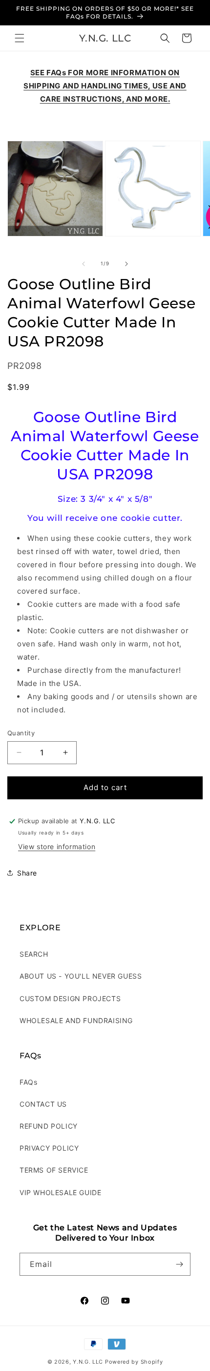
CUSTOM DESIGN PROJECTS (70, 998)
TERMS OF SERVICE (54, 1170)
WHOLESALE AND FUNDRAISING (76, 1020)
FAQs (28, 1082)
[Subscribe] (179, 1264)
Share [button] (27, 873)
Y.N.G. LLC (88, 1361)
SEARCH (34, 954)
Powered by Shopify (134, 1361)
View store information (56, 846)
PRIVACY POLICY (49, 1148)
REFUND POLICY (49, 1126)
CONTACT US (43, 1104)
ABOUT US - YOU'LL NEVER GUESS (81, 976)
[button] (19, 38)
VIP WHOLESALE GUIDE (60, 1192)
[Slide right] (126, 264)
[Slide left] (83, 264)
